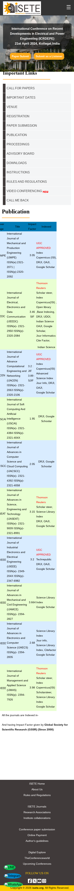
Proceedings (18, 144)
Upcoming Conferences (37, 863)
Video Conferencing (25, 191)
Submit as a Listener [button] (49, 56)
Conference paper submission (37, 829)
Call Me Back (18, 200)
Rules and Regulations (37, 795)
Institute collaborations (37, 817)
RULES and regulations (27, 181)
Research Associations (37, 812)
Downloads (17, 163)
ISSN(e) (11, 326)
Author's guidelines (37, 840)
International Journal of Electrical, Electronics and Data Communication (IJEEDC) (16, 307)
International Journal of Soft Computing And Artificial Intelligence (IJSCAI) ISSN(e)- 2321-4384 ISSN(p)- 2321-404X (16, 418)
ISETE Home (37, 783)
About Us (37, 789)
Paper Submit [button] (20, 56)
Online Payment (37, 835)
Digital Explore (37, 852)
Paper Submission (22, 125)
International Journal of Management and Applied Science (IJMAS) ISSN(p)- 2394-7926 (17, 685)
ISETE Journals (37, 806)
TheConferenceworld (37, 858)
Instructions (18, 172)
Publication (17, 135)
